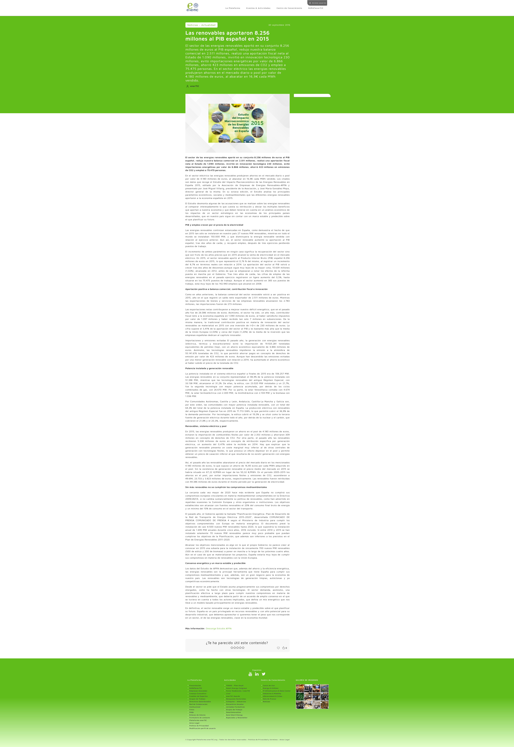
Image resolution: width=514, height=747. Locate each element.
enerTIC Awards (233, 696)
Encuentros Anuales (235, 704)
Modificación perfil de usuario (202, 728)
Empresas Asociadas (198, 691)
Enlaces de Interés (197, 715)
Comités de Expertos (198, 696)
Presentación (195, 686)
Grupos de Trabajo (197, 699)
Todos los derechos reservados (232, 740)
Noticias (266, 702)
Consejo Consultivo (197, 694)
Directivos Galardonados (200, 702)
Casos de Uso (269, 686)
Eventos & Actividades (258, 8)
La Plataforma (233, 8)
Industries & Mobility (272, 694)
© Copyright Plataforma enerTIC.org (201, 740)
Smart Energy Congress (236, 688)
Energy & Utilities (271, 688)
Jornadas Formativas (235, 707)
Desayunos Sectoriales (236, 699)
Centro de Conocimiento (289, 8)
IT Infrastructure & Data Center (277, 691)
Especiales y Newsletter (236, 718)
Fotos (191, 710)
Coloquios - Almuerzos (236, 702)
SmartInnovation (233, 712)
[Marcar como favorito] (278, 647)
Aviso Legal (194, 723)
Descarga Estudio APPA (219, 628)
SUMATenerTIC (315, 8)
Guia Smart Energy (234, 715)
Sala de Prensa (269, 699)
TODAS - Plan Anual (234, 686)
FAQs (191, 712)
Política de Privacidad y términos (263, 740)
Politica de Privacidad (199, 726)
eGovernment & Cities (272, 696)
